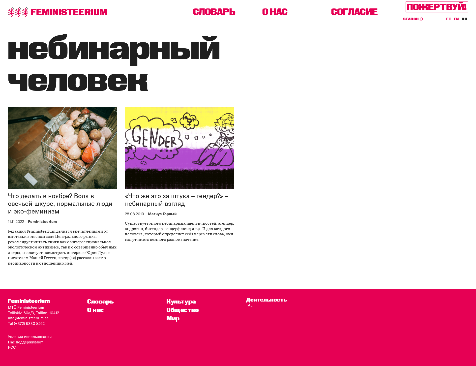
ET (449, 19)
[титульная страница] (57, 12)
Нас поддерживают (25, 342)
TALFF (251, 305)
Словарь (214, 11)
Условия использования (30, 336)
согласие (354, 11)
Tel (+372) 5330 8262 (26, 323)
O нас (275, 11)
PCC (12, 347)
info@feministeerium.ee (28, 318)
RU (464, 19)
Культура (181, 301)
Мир (173, 318)
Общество (183, 309)
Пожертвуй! (437, 6)
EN (457, 19)
